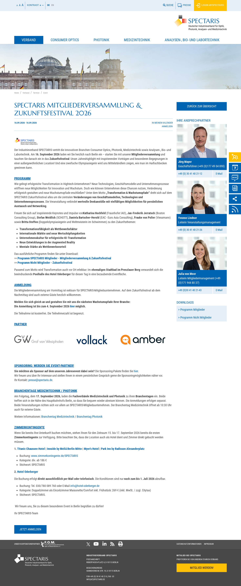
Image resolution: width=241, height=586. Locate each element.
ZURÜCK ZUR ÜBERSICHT (201, 106)
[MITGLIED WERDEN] (235, 157)
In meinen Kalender (162, 122)
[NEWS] (235, 178)
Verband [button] (29, 40)
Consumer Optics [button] (65, 40)
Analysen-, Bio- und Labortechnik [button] (192, 40)
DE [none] (48, 5)
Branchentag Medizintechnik (57, 416)
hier (136, 371)
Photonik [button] (101, 40)
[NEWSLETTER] (235, 188)
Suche (169, 5)
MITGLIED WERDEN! (201, 567)
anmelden (167, 126)
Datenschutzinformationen (189, 544)
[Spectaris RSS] (112, 545)
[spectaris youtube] (96, 545)
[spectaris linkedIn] (104, 545)
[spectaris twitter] (88, 545)
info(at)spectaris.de (95, 579)
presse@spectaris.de (40, 380)
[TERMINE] (235, 167)
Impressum (209, 544)
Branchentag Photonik (89, 416)
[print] (120, 545)
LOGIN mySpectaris (212, 5)
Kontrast (33, 5)
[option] (52, 5)
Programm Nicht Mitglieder (195, 317)
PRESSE (187, 5)
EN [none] (52, 5)
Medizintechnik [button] (137, 40)
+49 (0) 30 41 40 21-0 (98, 576)
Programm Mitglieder (192, 309)
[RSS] (235, 209)
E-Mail (219, 173)
